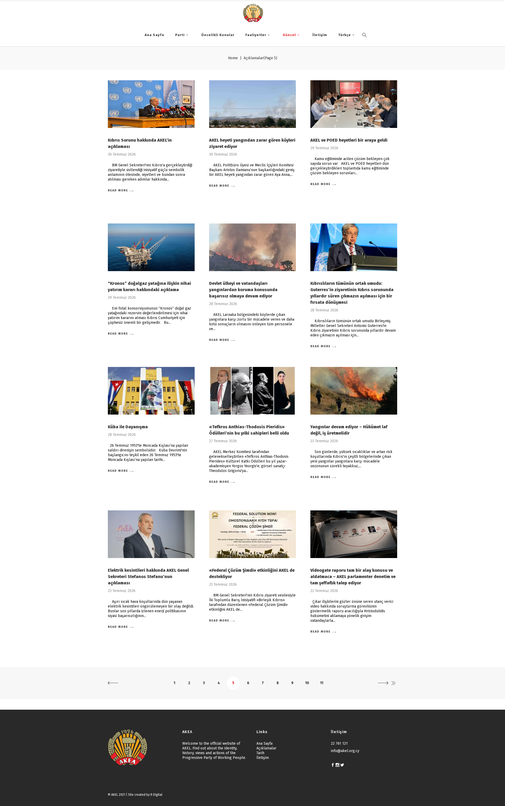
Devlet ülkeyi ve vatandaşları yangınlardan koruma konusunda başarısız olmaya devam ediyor (243, 289)
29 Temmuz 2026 (324, 148)
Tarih (260, 753)
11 (321, 683)
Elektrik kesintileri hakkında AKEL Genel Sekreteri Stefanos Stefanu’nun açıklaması (148, 576)
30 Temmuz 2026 (122, 154)
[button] (364, 44)
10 (307, 683)
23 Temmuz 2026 (324, 441)
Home (233, 58)
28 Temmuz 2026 (223, 304)
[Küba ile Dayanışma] (151, 391)
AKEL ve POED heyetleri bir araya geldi (348, 140)
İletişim (262, 757)
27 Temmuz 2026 (223, 441)
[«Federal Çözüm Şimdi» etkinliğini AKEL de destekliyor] (252, 534)
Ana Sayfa (264, 743)
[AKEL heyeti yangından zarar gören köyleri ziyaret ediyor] (252, 104)
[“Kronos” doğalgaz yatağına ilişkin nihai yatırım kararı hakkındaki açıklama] (151, 247)
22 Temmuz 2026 (324, 591)
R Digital (156, 795)
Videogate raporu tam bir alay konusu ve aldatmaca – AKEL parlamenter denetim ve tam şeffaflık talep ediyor (353, 576)
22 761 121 (339, 743)
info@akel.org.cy (345, 751)
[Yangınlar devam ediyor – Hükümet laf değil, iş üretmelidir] (353, 391)
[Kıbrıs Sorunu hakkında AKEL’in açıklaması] (151, 104)
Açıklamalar (266, 748)
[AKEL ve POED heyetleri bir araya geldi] (353, 104)
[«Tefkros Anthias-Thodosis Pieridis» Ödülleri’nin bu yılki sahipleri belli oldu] (252, 391)
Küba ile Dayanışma (128, 426)
